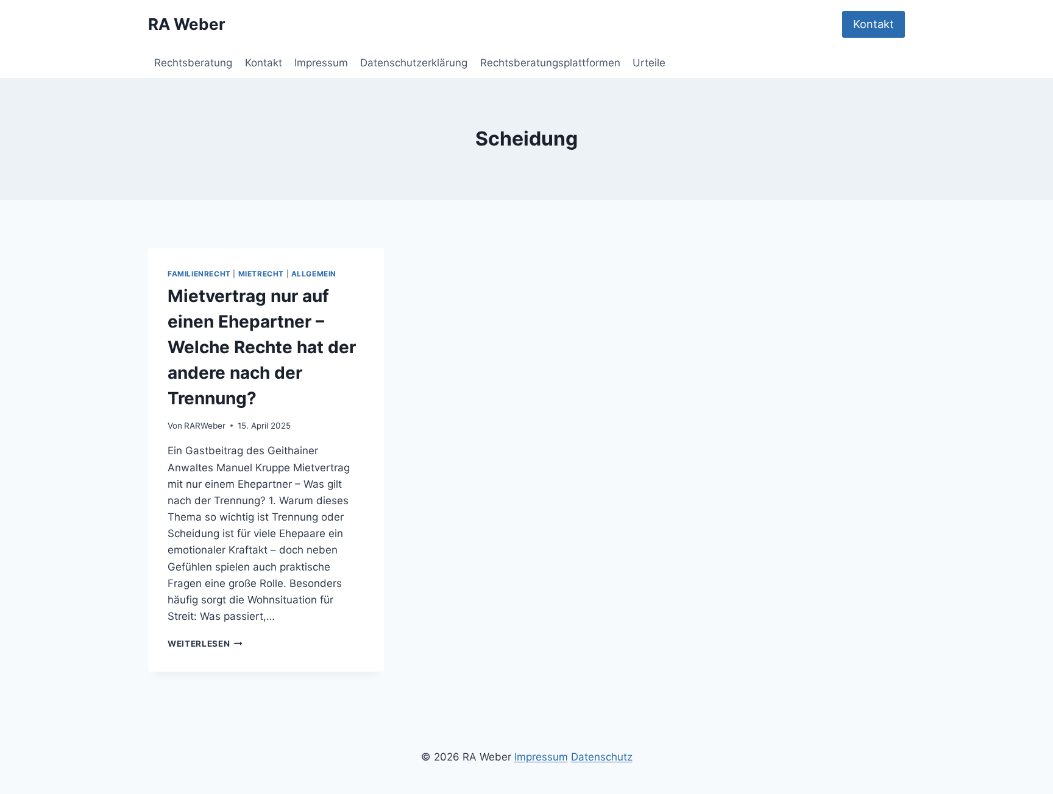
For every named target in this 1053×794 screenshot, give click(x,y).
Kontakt (873, 24)
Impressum (321, 63)
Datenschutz (602, 757)
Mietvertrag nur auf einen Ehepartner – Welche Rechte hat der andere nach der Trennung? (262, 347)
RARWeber (204, 425)
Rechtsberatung (193, 63)
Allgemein (313, 273)
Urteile (649, 63)
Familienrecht (199, 273)
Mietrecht (261, 273)
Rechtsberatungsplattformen (550, 63)
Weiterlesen (205, 643)
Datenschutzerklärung (413, 63)
